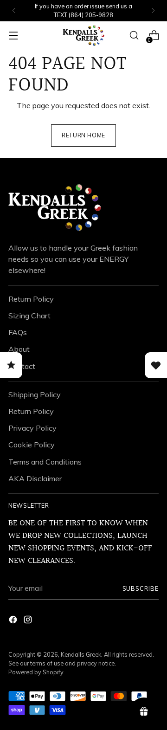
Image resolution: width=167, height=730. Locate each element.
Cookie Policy (31, 444)
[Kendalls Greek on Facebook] (13, 621)
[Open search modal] (133, 35)
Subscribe (140, 588)
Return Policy (31, 299)
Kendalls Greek (81, 654)
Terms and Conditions (45, 461)
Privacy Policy (32, 428)
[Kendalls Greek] (83, 35)
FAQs (17, 332)
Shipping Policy (34, 394)
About (19, 349)
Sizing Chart (29, 315)
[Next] (153, 10)
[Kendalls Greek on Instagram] (28, 621)
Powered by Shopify (36, 672)
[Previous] (14, 10)
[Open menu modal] (13, 35)
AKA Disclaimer (35, 478)
